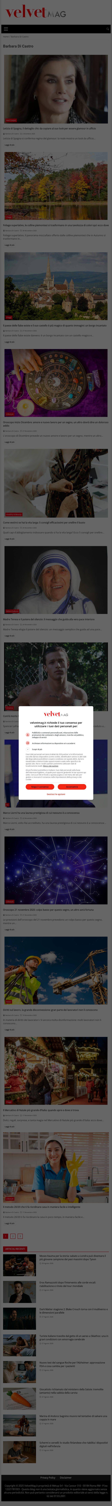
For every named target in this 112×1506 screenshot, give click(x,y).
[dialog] (56, 753)
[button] (56, 749)
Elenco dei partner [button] (50, 766)
